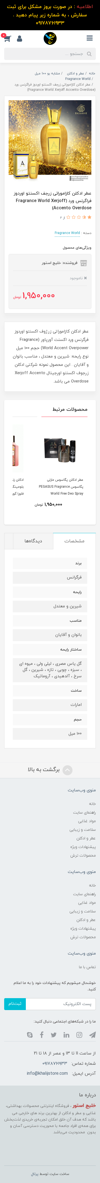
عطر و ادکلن (86, 838)
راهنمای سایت (84, 812)
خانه (92, 804)
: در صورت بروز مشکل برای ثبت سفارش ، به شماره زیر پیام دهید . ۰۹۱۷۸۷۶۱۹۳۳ (50, 15)
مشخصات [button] (74, 541)
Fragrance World (67, 233)
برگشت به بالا (44, 770)
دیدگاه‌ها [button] (33, 541)
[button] (10, 38)
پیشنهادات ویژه (83, 847)
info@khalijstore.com (47, 1074)
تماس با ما (87, 967)
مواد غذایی (87, 821)
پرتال (34, 1174)
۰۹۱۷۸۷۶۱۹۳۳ (54, 1064)
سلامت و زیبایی (82, 829)
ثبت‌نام (15, 1004)
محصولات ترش (83, 855)
